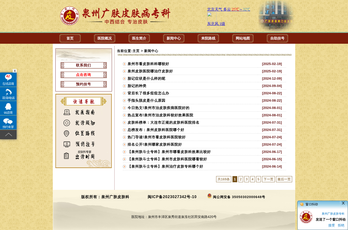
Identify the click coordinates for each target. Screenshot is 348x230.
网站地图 (243, 38)
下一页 (268, 179)
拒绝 (341, 225)
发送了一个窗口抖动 (331, 219)
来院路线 (208, 38)
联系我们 (83, 65)
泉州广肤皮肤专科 (333, 213)
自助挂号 (277, 38)
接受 (331, 225)
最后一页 (284, 179)
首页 (70, 38)
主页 (136, 51)
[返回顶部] (8, 134)
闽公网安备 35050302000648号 (239, 197)
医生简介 (139, 38)
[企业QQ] (8, 108)
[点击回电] (8, 94)
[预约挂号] (8, 122)
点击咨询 (83, 75)
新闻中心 (174, 38)
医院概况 (105, 38)
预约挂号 (83, 84)
